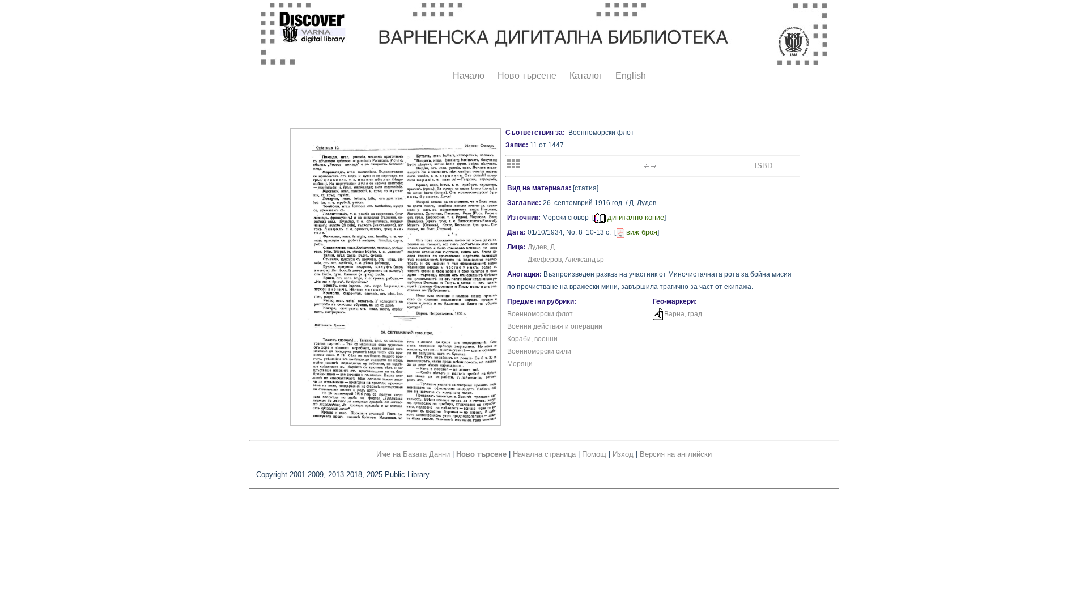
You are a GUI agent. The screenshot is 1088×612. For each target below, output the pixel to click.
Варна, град (683, 314)
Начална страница (544, 454)
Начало (468, 75)
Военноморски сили (539, 351)
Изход (623, 454)
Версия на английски (676, 454)
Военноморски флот (540, 314)
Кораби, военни (532, 339)
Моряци (520, 364)
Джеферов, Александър (566, 260)
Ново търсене (527, 75)
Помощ (594, 454)
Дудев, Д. (542, 247)
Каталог (586, 75)
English (630, 75)
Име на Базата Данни (413, 454)
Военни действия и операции (554, 326)
